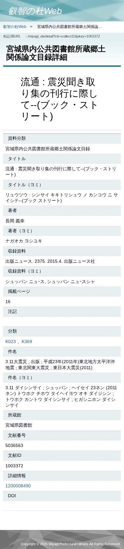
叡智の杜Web (14, 26)
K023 (10, 341)
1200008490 (18, 485)
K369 (27, 341)
